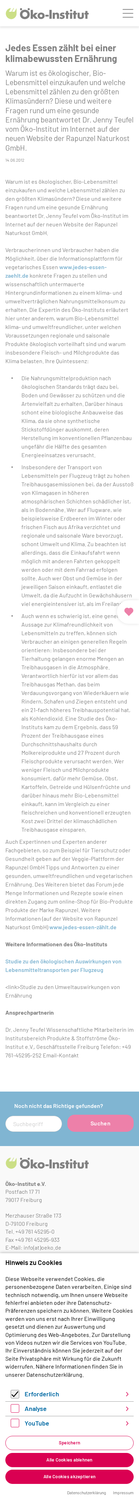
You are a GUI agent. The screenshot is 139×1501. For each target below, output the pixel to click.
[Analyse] (15, 1410)
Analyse (36, 1408)
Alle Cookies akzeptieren (69, 1476)
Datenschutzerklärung (54, 1374)
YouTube (37, 1423)
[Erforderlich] (15, 1396)
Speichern (69, 1442)
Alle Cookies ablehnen (69, 1460)
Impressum (123, 1492)
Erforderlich (42, 1394)
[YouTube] (15, 1425)
